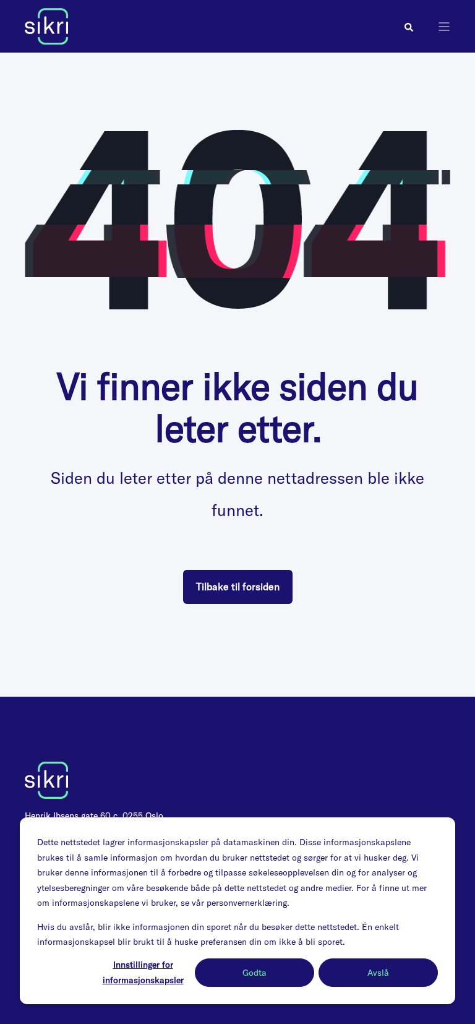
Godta (254, 972)
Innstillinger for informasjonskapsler (143, 972)
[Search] (408, 26)
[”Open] (444, 26)
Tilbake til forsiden (238, 586)
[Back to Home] (46, 25)
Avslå (378, 972)
